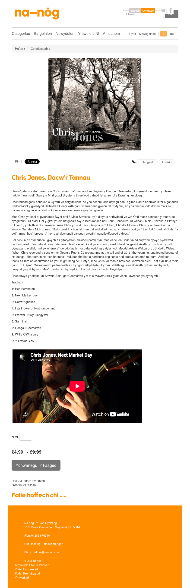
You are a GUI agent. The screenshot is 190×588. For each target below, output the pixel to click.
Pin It (18, 161)
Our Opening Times (36, 544)
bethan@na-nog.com (46, 552)
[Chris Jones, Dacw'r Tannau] (95, 104)
